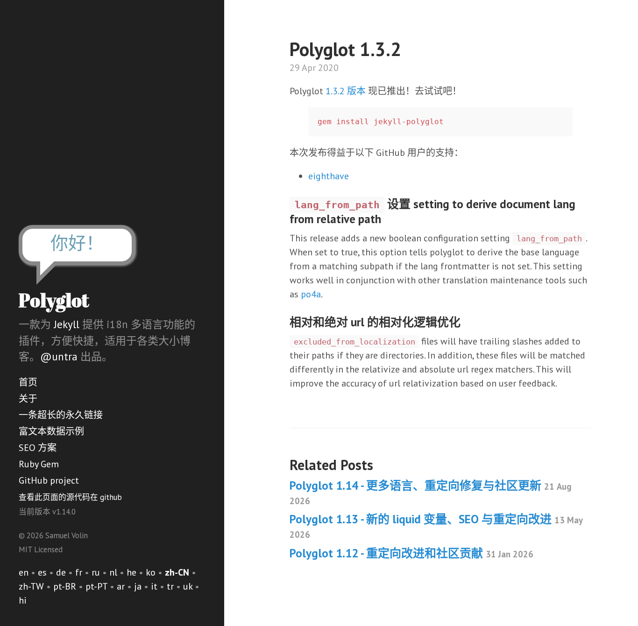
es (42, 572)
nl (113, 572)
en (23, 572)
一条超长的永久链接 (61, 415)
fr (78, 572)
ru (96, 572)
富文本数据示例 (51, 431)
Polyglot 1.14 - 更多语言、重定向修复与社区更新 (431, 492)
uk (187, 586)
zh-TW (31, 586)
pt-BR (64, 586)
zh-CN (177, 572)
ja (138, 586)
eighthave (328, 176)
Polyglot (54, 300)
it (154, 586)
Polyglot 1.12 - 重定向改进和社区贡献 (411, 553)
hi (23, 600)
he (131, 572)
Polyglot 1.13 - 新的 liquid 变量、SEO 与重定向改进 (436, 526)
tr (170, 586)
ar (121, 586)
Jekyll (66, 324)
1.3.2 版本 (346, 91)
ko (151, 572)
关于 (28, 399)
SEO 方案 (38, 448)
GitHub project (49, 480)
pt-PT (96, 586)
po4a (311, 294)
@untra (59, 356)
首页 (28, 382)
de (61, 572)
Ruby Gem (39, 464)
